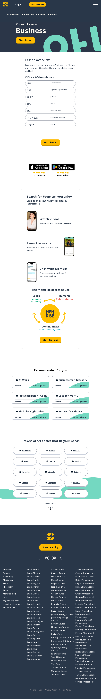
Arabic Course (57, 569)
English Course (58, 583)
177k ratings (39, 175)
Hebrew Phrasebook (84, 597)
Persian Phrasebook (84, 633)
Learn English (33, 583)
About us (7, 569)
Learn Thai (32, 648)
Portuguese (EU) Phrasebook (83, 647)
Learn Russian (33, 635)
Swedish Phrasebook (85, 668)
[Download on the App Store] (39, 167)
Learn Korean (12, 14)
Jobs (5, 597)
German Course (58, 590)
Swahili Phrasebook (84, 664)
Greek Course (57, 593)
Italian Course (57, 611)
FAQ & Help (8, 576)
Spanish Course (58, 653)
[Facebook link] (41, 558)
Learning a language (12, 604)
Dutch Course (57, 580)
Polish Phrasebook (84, 636)
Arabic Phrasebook (84, 569)
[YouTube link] (54, 558)
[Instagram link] (60, 558)
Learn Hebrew (33, 597)
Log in (18, 4)
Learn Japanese (34, 614)
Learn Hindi (32, 600)
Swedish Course (58, 660)
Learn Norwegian (35, 621)
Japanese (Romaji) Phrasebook (83, 621)
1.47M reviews (63, 175)
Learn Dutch (33, 580)
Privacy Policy (51, 690)
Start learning (50, 339)
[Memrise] (5, 4)
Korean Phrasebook (84, 626)
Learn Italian (33, 611)
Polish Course (57, 634)
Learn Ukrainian (34, 655)
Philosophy (8, 586)
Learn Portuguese (35, 631)
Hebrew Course (58, 597)
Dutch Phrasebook (84, 580)
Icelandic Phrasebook (85, 604)
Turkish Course (58, 667)
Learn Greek (33, 593)
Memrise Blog (9, 593)
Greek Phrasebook (84, 593)
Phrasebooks (9, 607)
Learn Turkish (33, 652)
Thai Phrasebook (83, 671)
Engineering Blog (11, 600)
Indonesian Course (60, 607)
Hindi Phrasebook (83, 600)
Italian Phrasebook (84, 611)
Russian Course (58, 644)
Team (5, 590)
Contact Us (8, 573)
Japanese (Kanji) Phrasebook (82, 615)
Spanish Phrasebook (85, 661)
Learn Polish (33, 628)
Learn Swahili (33, 642)
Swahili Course (58, 657)
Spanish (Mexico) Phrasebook (83, 656)
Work (42, 14)
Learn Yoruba (33, 659)
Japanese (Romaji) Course (59, 619)
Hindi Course (57, 600)
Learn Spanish (33, 638)
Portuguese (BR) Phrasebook (83, 641)
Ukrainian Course (59, 671)
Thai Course (57, 664)
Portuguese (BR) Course (62, 637)
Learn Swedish (34, 645)
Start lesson (25, 40)
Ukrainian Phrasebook (85, 678)
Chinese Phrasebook (85, 573)
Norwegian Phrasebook (86, 629)
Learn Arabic (33, 569)
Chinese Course (58, 573)
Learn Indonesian (35, 607)
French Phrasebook (84, 586)
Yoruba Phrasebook (84, 681)
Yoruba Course (58, 674)
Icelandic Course (58, 604)
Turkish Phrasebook (84, 675)
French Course (58, 586)
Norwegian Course (60, 627)
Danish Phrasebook (84, 576)
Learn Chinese (33, 573)
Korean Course (29, 14)
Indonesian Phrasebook (86, 607)
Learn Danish (33, 576)
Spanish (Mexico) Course (59, 649)
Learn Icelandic (34, 604)
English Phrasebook (84, 583)
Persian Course (58, 630)
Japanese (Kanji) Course (62, 614)
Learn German (33, 590)
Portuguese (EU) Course (62, 641)
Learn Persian (33, 624)
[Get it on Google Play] (63, 167)
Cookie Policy (65, 690)
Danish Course (58, 576)
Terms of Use (36, 690)
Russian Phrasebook (84, 651)
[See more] (96, 4)
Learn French (33, 586)
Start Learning (37, 4)
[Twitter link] (47, 558)
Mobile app (8, 580)
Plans (5, 583)
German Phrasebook (85, 590)
